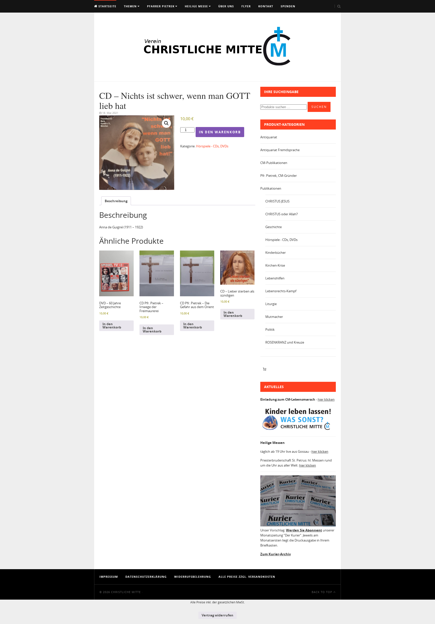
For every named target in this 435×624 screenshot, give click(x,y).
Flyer (246, 6)
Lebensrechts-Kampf (280, 291)
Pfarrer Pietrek (160, 6)
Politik (270, 329)
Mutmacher (274, 316)
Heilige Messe (196, 6)
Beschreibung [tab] (116, 201)
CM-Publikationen (273, 162)
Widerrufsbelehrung (192, 576)
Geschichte (273, 227)
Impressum (108, 576)
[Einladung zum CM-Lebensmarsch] (298, 430)
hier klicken (326, 399)
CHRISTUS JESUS (277, 201)
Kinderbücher (275, 252)
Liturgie (271, 304)
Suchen (319, 107)
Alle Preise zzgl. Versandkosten (247, 576)
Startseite (106, 6)
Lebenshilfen (274, 278)
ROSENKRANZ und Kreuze (284, 342)
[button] (166, 123)
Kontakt (265, 6)
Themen (130, 6)
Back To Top (322, 592)
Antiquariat (268, 137)
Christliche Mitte (126, 592)
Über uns (226, 6)
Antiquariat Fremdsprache (280, 150)
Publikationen (270, 188)
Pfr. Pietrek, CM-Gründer (278, 175)
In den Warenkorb (220, 132)
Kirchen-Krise (275, 265)
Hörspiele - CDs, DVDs (212, 146)
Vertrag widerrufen (217, 615)
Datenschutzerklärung (146, 576)
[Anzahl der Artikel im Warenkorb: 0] (264, 369)
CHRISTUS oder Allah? (281, 214)
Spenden (288, 6)
